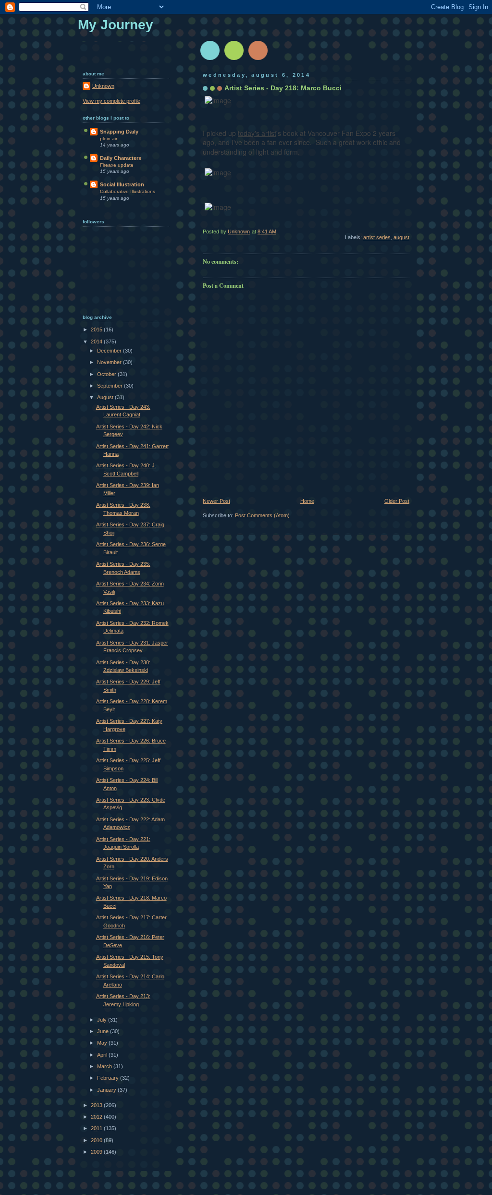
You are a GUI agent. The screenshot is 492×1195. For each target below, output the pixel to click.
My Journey (115, 24)
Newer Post (216, 501)
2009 (97, 1152)
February (108, 1078)
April (103, 1055)
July (102, 1020)
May (103, 1043)
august (401, 237)
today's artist (257, 133)
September (110, 386)
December (110, 351)
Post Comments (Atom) (262, 515)
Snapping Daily (119, 131)
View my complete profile (111, 101)
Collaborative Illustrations (127, 191)
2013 (97, 1105)
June (103, 1031)
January (107, 1090)
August (106, 397)
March (105, 1066)
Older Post (396, 501)
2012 (97, 1117)
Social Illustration (122, 184)
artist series (377, 237)
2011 (97, 1128)
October (107, 374)
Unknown (103, 86)
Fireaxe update (117, 165)
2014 (97, 341)
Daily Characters (120, 158)
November (110, 362)
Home (307, 501)
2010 (97, 1140)
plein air (108, 138)
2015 (97, 329)
